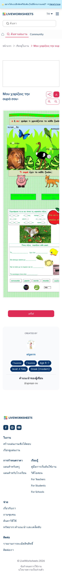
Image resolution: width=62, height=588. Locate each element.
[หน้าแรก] (18, 13)
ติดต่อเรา (8, 549)
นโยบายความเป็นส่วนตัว (31, 569)
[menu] (57, 14)
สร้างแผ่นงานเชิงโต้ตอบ (17, 443)
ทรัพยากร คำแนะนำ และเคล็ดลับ (22, 527)
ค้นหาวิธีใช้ (10, 520)
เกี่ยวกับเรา (9, 508)
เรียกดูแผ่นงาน (11, 450)
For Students (38, 485)
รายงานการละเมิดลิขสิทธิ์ (18, 543)
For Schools (37, 491)
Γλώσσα (17, 363)
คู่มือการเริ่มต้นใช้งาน (43, 466)
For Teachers (38, 479)
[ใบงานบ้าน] (2, 34)
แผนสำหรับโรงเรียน (14, 472)
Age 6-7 (44, 363)
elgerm (31, 354)
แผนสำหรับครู (11, 466)
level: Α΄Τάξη (19, 369)
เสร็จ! (31, 313)
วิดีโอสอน (36, 472)
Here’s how (55, 4)
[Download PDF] (56, 94)
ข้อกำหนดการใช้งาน (31, 566)
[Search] (7, 23)
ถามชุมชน (9, 514)
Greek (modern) (40, 369)
